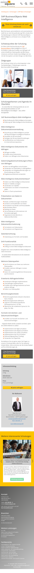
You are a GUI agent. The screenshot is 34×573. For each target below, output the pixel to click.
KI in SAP (3, 530)
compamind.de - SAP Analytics (8, 550)
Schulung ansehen (17, 479)
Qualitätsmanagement (23, 565)
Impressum (7, 565)
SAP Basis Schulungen (24, 12)
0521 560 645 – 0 (9, 502)
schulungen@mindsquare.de (17, 419)
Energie (3, 520)
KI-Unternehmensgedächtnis (8, 535)
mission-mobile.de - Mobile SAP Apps (10, 547)
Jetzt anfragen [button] (12, 95)
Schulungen (13, 12)
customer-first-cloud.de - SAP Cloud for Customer (12, 558)
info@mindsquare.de (10, 504)
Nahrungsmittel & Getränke (7, 519)
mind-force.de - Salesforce (7, 557)
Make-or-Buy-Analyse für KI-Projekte (9, 532)
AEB (15, 565)
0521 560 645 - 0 (17, 420)
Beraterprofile (17, 567)
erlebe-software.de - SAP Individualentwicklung (12, 549)
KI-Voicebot (4, 536)
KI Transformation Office (7, 533)
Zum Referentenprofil (17, 424)
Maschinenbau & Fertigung (7, 517)
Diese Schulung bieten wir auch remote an (17, 25)
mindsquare (4, 12)
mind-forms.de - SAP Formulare (8, 552)
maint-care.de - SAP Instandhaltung (9, 555)
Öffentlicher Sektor (5, 515)
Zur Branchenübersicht (6, 523)
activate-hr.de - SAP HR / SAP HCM (9, 553)
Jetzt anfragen (18, 388)
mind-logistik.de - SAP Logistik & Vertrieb (10, 544)
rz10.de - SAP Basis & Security (8, 546)
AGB (12, 565)
